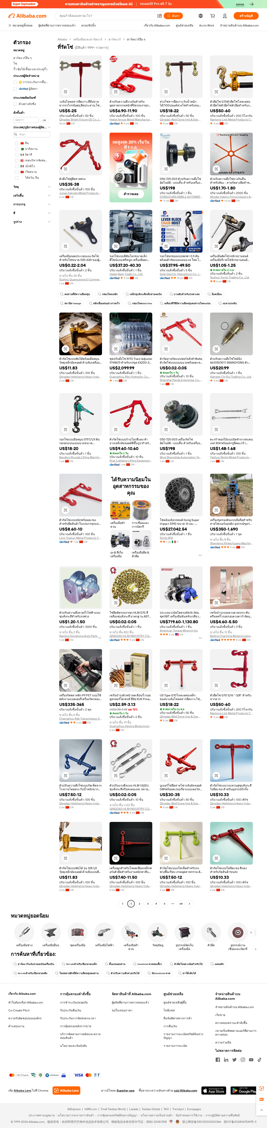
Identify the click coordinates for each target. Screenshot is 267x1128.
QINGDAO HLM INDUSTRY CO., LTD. (131, 636)
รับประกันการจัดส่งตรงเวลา (78, 1018)
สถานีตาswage (72, 303)
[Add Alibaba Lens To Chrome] (66, 1090)
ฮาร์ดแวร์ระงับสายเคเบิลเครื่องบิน (36, 964)
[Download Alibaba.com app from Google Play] (244, 1090)
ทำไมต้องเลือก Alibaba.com (25, 1002)
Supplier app (126, 1090)
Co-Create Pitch (19, 1010)
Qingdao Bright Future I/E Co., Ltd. (80, 119)
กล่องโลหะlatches (142, 303)
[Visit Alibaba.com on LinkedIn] (226, 1059)
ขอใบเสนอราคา (122, 1010)
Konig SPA (166, 538)
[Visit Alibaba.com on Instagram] (242, 1059)
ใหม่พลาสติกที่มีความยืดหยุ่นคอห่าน (79, 973)
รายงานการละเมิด (175, 1045)
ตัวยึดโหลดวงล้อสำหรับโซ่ (188, 964)
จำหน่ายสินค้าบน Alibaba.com (234, 1007)
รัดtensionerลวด (161, 973)
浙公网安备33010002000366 (201, 1121)
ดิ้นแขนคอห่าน (117, 964)
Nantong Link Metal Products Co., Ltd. (231, 119)
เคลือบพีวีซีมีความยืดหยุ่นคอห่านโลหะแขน (187, 303)
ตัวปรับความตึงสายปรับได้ (125, 973)
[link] (261, 1088)
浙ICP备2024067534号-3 (240, 1121)
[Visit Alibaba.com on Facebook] (217, 1059)
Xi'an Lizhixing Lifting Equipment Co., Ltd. (131, 460)
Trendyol (178, 1109)
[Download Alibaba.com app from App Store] (213, 1090)
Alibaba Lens (22, 1090)
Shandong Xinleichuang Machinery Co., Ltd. (231, 543)
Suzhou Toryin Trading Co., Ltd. (229, 277)
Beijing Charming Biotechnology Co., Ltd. (231, 636)
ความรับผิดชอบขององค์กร (25, 1018)
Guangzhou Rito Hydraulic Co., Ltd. (131, 376)
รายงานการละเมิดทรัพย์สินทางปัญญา (183, 1036)
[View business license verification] (171, 1122)
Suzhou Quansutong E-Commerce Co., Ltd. (80, 279)
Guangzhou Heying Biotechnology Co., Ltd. (131, 726)
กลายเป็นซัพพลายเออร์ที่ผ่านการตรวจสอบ (236, 1032)
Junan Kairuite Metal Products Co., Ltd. (80, 193)
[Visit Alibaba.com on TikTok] (259, 1059)
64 (181, 903)
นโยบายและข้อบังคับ (73, 1045)
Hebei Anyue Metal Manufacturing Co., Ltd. (131, 119)
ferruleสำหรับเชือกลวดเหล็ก (81, 964)
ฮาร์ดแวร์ (114, 39)
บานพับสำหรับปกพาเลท (187, 294)
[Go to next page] (189, 903)
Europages (194, 1109)
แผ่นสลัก (219, 964)
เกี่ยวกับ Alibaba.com (22, 993)
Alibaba (62, 39)
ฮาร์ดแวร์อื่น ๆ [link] (136, 39)
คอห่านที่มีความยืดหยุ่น (77, 294)
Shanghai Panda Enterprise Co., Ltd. (181, 380)
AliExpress (74, 1109)
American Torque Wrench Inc (179, 630)
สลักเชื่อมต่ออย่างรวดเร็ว (106, 303)
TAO (166, 1109)
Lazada (133, 1109)
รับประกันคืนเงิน (70, 1010)
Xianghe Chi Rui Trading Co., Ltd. (231, 376)
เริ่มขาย (220, 1015)
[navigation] (32, 472)
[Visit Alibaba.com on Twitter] (234, 1059)
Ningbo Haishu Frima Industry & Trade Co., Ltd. (231, 196)
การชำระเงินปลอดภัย (74, 1002)
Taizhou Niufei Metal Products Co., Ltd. (231, 457)
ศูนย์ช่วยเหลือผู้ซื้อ (175, 1002)
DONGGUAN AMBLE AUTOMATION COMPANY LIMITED (181, 196)
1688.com (90, 1109)
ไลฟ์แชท (169, 1010)
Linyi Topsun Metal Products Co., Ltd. (80, 538)
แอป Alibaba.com (185, 1090)
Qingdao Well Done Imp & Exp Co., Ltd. (181, 119)
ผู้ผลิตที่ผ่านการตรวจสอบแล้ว (130, 1002)
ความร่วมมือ (223, 1042)
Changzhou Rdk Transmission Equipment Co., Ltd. (80, 718)
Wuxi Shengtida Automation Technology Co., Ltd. (181, 457)
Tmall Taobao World (113, 1109)
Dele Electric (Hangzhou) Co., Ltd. (181, 274)
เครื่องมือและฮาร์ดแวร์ (87, 39)
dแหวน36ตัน (230, 303)
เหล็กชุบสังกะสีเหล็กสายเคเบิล (146, 294)
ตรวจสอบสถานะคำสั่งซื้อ (231, 1023)
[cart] (213, 16)
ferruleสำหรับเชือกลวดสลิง (32, 973)
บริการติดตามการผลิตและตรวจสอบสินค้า (80, 1036)
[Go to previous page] (122, 903)
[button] (159, 15)
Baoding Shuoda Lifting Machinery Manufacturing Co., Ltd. (80, 457)
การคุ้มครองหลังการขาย (75, 1026)
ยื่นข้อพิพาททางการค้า (178, 1018)
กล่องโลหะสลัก (110, 294)
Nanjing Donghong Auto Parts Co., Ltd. (80, 636)
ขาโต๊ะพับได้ (189, 973)
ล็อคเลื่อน (217, 294)
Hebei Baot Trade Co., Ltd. (126, 274)
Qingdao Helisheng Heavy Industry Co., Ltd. (80, 376)
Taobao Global (151, 1109)
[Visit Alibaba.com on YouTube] (251, 1059)
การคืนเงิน (170, 1026)
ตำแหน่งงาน (16, 1026)
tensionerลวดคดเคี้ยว (149, 964)
